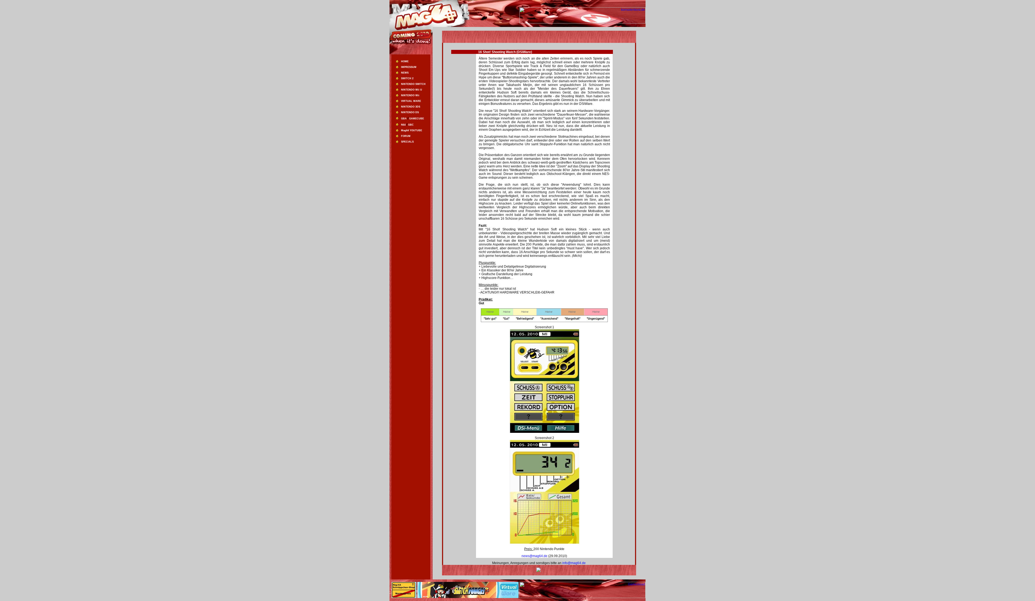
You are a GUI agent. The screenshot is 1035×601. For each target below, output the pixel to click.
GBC (411, 124)
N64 (403, 124)
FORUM (405, 136)
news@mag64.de (535, 556)
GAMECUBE (416, 118)
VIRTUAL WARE (411, 101)
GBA (404, 118)
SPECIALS (407, 141)
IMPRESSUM (408, 67)
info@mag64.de (574, 563)
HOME (405, 61)
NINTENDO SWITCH (413, 84)
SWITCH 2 (407, 78)
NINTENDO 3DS (410, 106)
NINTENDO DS (410, 112)
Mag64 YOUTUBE (411, 130)
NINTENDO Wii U (411, 89)
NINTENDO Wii (410, 95)
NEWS (405, 72)
